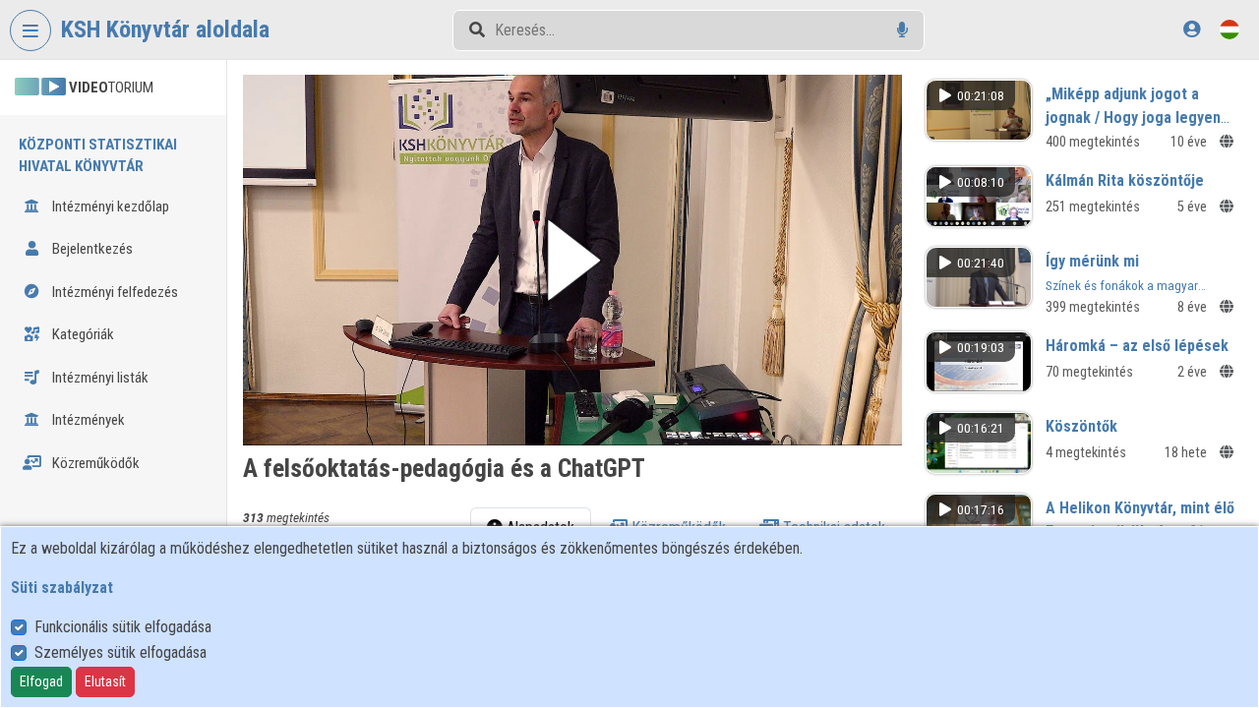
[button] (572, 260)
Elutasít (105, 681)
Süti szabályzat (62, 587)
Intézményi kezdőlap (109, 206)
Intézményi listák (99, 377)
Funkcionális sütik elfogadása (122, 627)
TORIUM (111, 87)
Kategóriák (81, 334)
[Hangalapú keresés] (902, 30)
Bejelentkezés (91, 249)
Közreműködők (94, 463)
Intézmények (87, 420)
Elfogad (41, 681)
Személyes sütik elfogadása (120, 652)
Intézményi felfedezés (113, 292)
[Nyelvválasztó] (1229, 29)
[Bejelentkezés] (1191, 29)
